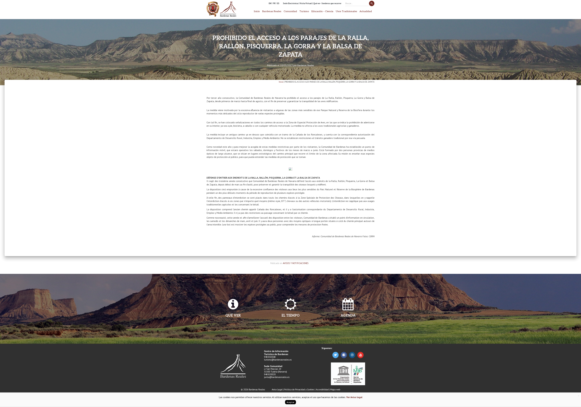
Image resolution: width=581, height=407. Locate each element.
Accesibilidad (322, 389)
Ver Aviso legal (354, 397)
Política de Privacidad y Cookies (299, 389)
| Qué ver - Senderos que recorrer (326, 3)
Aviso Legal (277, 389)
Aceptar (290, 402)
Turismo (304, 11)
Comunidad (290, 11)
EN (270, 3)
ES (278, 3)
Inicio (257, 11)
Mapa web (335, 389)
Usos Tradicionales (346, 11)
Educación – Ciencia (322, 11)
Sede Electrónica (290, 3)
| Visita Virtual (305, 3)
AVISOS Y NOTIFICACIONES (296, 263)
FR (274, 3)
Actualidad (365, 11)
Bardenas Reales (305, 65)
